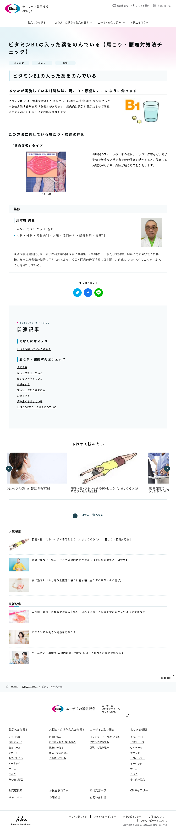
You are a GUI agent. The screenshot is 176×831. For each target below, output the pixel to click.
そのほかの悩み (57, 758)
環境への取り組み (99, 747)
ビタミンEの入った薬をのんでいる (37, 407)
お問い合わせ (164, 5)
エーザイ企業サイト (77, 816)
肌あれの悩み (56, 747)
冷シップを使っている (29, 373)
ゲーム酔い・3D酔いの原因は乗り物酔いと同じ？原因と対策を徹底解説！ (78, 653)
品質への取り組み (99, 742)
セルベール (15, 747)
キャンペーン (17, 797)
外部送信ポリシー (132, 816)
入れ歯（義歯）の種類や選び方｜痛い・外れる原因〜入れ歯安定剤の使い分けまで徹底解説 (88, 612)
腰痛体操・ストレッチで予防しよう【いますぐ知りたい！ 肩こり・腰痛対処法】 (106, 489)
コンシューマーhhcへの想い (105, 736)
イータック (15, 763)
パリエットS (15, 742)
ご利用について (156, 816)
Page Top (166, 677)
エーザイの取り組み (109, 22)
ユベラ (12, 774)
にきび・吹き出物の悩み (62, 742)
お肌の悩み (55, 736)
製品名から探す (37, 22)
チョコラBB (15, 736)
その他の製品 (16, 779)
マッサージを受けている (31, 390)
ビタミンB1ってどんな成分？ (34, 349)
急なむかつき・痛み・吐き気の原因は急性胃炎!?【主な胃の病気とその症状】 (80, 560)
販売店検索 (122, 5)
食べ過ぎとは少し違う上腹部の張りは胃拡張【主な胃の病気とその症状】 (77, 580)
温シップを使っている (29, 379)
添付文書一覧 (98, 790)
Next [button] (167, 469)
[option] (107, 472)
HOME (14, 686)
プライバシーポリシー (105, 816)
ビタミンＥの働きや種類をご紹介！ (54, 632)
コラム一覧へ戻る (92, 514)
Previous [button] (9, 469)
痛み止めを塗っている (29, 401)
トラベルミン (16, 758)
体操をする (23, 384)
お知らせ (54, 797)
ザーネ (12, 768)
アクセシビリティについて (154, 820)
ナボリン (13, 752)
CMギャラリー (139, 790)
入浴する (22, 367)
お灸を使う (23, 396)
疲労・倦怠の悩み (58, 752)
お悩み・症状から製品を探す (72, 22)
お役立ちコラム (139, 22)
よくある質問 (142, 5)
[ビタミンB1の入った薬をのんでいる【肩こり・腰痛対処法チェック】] (88, 292)
